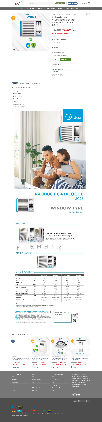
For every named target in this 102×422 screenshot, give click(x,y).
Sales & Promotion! (37, 379)
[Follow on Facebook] (73, 394)
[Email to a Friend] (56, 75)
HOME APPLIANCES (50, 8)
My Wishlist (15, 400)
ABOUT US (78, 8)
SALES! (26, 8)
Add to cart (65, 59)
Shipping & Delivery (57, 385)
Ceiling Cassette (36, 388)
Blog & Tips (15, 390)
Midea (56, 69)
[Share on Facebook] (53, 75)
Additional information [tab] (26, 83)
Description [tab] (15, 83)
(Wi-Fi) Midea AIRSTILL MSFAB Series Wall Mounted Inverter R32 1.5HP (20, 359)
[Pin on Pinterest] (59, 75)
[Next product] (87, 14)
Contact (35, 400)
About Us (14, 379)
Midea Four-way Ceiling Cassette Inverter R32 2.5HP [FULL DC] (59, 359)
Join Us (14, 388)
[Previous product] (89, 14)
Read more (75, 367)
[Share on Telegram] (61, 75)
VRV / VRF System (36, 382)
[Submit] (50, 3)
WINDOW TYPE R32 (71, 14)
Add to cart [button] (16, 367)
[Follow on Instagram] (76, 394)
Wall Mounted (35, 385)
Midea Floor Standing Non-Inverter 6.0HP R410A (79, 359)
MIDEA (62, 14)
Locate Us (14, 385)
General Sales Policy (57, 388)
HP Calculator (55, 379)
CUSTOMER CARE (69, 8)
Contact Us (15, 382)
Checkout (21, 400)
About (26, 400)
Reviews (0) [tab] (37, 83)
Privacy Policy (55, 390)
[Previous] (12, 354)
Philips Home (35, 390)
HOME (22, 8)
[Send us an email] (79, 394)
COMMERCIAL (40, 8)
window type (60, 69)
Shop (58, 14)
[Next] (90, 354)
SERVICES (60, 8)
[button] (73, 3)
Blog (30, 400)
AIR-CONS (32, 8)
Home (53, 14)
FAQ (53, 382)
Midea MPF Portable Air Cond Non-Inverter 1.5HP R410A (40, 359)
